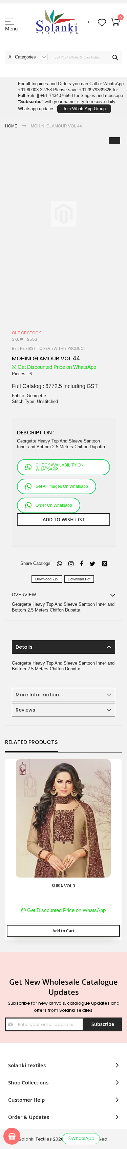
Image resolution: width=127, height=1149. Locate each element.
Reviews (25, 710)
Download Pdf (79, 579)
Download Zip (47, 579)
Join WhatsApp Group (84, 108)
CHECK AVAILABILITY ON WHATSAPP (60, 467)
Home (11, 126)
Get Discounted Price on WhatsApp (56, 367)
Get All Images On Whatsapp (62, 486)
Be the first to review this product (49, 348)
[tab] (63, 647)
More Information (37, 694)
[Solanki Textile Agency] (56, 25)
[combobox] (63, 57)
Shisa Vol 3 (63, 886)
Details (24, 647)
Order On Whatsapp (54, 505)
